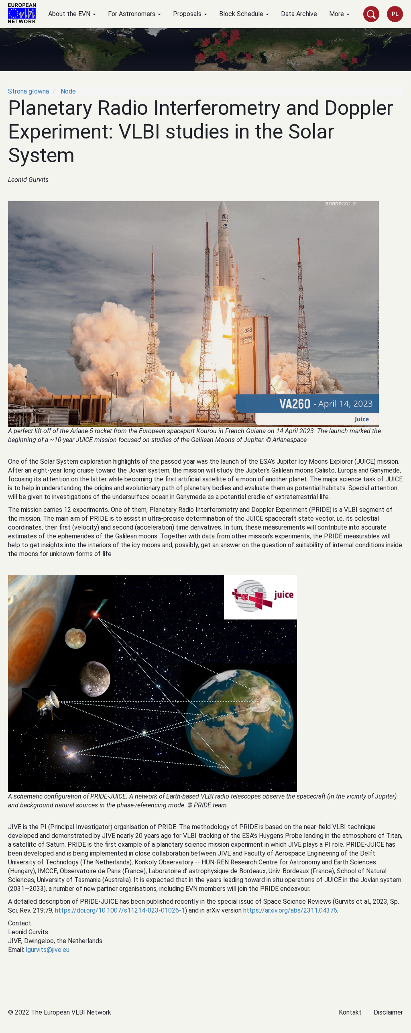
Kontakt (350, 1012)
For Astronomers (132, 14)
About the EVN (70, 14)
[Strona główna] (25, 13)
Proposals (188, 14)
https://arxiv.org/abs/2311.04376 (290, 910)
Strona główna (28, 91)
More (337, 14)
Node (68, 91)
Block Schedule (242, 14)
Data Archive (299, 14)
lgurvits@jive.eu (47, 950)
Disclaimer (388, 1012)
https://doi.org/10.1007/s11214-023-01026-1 (120, 910)
